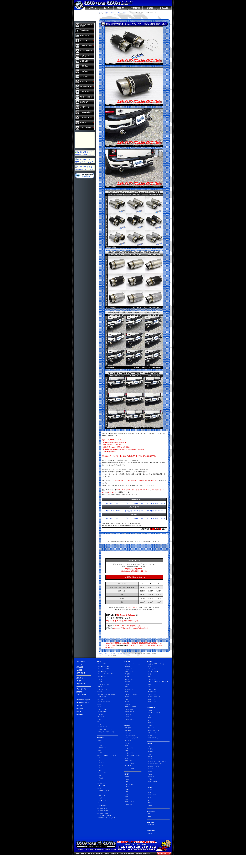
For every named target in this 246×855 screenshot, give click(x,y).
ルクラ (126, 758)
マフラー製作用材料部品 (84, 140)
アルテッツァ (128, 699)
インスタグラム (155, 17)
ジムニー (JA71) (102, 676)
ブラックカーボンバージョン (134, 503)
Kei (98, 721)
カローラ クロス (129, 679)
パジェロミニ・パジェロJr (154, 712)
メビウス (100, 745)
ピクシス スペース (129, 711)
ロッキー (100, 740)
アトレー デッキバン (103, 805)
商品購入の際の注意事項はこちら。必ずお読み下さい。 (134, 554)
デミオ (149, 754)
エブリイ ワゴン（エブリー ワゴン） (107, 729)
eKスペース (151, 728)
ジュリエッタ (151, 833)
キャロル (150, 756)
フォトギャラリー (84, 117)
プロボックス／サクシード (132, 706)
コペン (99, 750)
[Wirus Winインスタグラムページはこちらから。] (84, 155)
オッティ (150, 684)
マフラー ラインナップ (124, 12)
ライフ (126, 796)
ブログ (84, 25)
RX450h (150, 790)
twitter (78, 711)
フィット (127, 779)
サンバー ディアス (129, 763)
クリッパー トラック (153, 694)
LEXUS (84, 61)
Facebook (79, 708)
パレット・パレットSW (104, 701)
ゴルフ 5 (150, 816)
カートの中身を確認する (85, 13)
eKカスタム (151, 722)
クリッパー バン (152, 691)
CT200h (150, 805)
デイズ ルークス (152, 679)
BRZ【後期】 (128, 728)
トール (99, 743)
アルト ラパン (101, 716)
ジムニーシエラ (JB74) (103, 666)
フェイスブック (84, 30)
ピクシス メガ (128, 714)
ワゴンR (100, 686)
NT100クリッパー (152, 701)
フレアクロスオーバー (153, 766)
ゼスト (126, 799)
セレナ (149, 666)
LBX (149, 800)
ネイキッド (100, 778)
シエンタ (127, 684)
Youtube (79, 705)
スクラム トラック (152, 781)
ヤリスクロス (128, 681)
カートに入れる (154, 618)
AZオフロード (151, 769)
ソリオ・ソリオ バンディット (105, 684)
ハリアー (127, 696)
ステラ (126, 750)
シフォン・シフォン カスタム (132, 755)
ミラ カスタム (101, 763)
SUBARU (84, 76)
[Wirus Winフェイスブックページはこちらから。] (84, 162)
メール (165, 17)
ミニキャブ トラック (153, 738)
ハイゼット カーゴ (102, 808)
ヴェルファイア (129, 671)
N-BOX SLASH (129, 784)
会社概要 (149, 8)
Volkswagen (84, 86)
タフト (99, 775)
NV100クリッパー (152, 699)
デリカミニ (150, 725)
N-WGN (127, 786)
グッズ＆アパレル (84, 112)
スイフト (100, 681)
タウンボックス (152, 733)
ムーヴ (99, 780)
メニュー (113, 12)
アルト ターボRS (102, 709)
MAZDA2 (150, 751)
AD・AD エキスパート (154, 671)
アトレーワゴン (102, 800)
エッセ (99, 770)
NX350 (149, 792)
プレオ (126, 745)
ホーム (100, 12)
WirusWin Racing (84, 145)
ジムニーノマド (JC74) (104, 669)
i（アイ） (150, 715)
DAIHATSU (84, 45)
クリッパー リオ (152, 689)
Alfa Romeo (84, 97)
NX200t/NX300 (152, 795)
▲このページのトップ (164, 853)
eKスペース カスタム (153, 730)
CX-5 (149, 746)
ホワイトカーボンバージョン (156, 503)
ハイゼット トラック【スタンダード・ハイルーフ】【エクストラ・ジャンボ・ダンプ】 (107, 815)
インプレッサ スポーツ (131, 735)
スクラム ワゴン (152, 776)
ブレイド (127, 701)
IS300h (149, 802)
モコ (149, 686)
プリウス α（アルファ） (131, 694)
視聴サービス (84, 35)
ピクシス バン (128, 717)
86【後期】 (128, 674)
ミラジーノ (100, 768)
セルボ (99, 719)
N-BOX (126, 781)
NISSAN (84, 71)
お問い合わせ (164, 8)
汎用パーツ (84, 102)
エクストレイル (152, 669)
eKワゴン (150, 720)
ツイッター (134, 17)
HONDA (84, 66)
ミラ (99, 760)
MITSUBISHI (84, 50)
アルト (99, 706)
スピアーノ (150, 771)
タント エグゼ (101, 795)
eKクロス (150, 717)
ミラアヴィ (100, 765)
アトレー (100, 803)
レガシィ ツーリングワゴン (132, 738)
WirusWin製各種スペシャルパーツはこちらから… (134, 537)
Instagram (79, 714)
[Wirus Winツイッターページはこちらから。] (84, 170)
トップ (106, 12)
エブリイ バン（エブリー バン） (106, 732)
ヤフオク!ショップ (103, 17)
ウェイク (100, 798)
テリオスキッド (102, 748)
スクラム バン (151, 779)
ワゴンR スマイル (102, 689)
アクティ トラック (129, 801)
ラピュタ (150, 774)
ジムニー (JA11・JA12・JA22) (106, 674)
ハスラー (100, 704)
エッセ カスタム (102, 773)
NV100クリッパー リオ (154, 696)
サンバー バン (128, 765)
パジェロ (150, 710)
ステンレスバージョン (113, 503)
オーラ (149, 674)
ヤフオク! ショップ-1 (83, 700)
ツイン (99, 724)
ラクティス (127, 704)
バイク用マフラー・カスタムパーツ (84, 135)
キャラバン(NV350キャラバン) (156, 664)
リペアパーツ (84, 107)
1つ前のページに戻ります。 (163, 13)
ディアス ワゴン (129, 760)
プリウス (127, 691)
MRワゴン (100, 691)
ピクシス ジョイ (129, 709)
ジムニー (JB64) (102, 664)
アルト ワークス (102, 711)
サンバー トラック (129, 768)
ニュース (106, 8)
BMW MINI (84, 91)
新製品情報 (120, 8)
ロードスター (151, 749)
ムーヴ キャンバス (102, 788)
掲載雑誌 (84, 122)
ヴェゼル (127, 776)
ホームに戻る (79, 8)
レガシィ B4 (128, 740)
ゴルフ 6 (150, 813)
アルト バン (101, 714)
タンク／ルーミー (129, 689)
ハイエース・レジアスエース (132, 664)
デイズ (149, 676)
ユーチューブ (124, 17)
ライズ (126, 686)
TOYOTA (84, 56)
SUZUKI (84, 40)
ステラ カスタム (129, 753)
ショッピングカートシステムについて (85, 18)
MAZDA (84, 81)
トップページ (92, 8)
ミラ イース (101, 758)
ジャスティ (127, 743)
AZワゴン (150, 759)
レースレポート (84, 127)
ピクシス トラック (129, 719)
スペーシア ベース (102, 699)
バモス (126, 794)
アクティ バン (128, 804)
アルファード (128, 669)
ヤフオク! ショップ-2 (83, 702)
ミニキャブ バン (152, 735)
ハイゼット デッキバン (103, 810)
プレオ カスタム (129, 748)
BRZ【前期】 (128, 730)
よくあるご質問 (135, 8)
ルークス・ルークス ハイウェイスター (158, 681)
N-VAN (126, 791)
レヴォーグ (127, 733)
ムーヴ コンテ (101, 785)
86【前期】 (128, 676)
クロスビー (100, 679)
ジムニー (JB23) (102, 671)
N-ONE (127, 789)
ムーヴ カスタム (102, 783)
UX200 (149, 797)
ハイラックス (128, 666)
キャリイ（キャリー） (103, 726)
